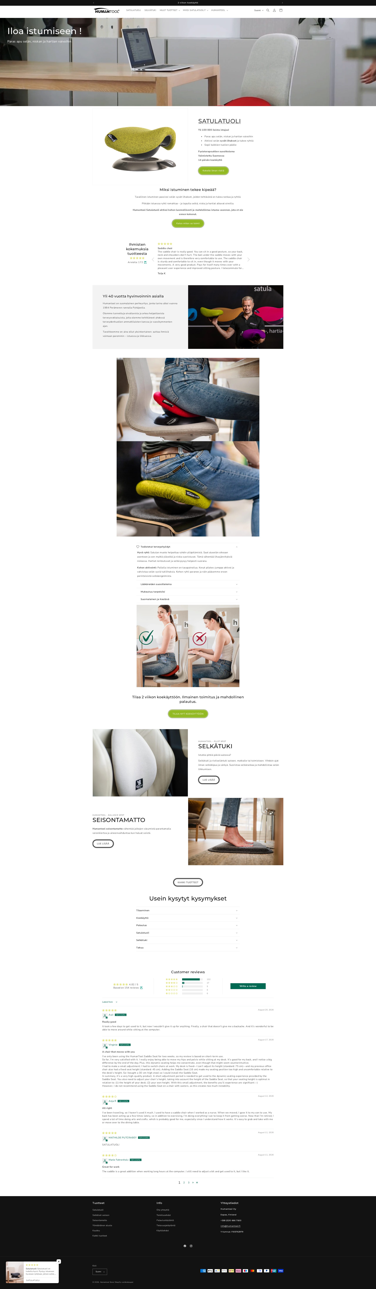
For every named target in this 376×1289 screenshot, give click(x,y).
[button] (169, 10)
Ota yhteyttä (163, 1210)
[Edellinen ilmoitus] (93, 3)
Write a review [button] (248, 986)
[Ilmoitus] (282, 3)
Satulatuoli (98, 1210)
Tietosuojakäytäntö (166, 1225)
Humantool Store (107, 1282)
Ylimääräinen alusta (102, 1225)
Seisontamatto (100, 1220)
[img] (137, 258)
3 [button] (189, 1182)
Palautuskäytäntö (165, 1220)
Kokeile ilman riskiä (213, 170)
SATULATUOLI (219, 121)
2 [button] (184, 1182)
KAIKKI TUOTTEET (188, 882)
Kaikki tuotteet (100, 1235)
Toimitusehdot (164, 1215)
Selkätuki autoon (101, 1215)
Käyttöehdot (163, 1230)
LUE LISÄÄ (209, 779)
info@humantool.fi (230, 1226)
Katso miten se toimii (188, 223)
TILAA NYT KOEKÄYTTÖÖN (188, 713)
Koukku (96, 1230)
